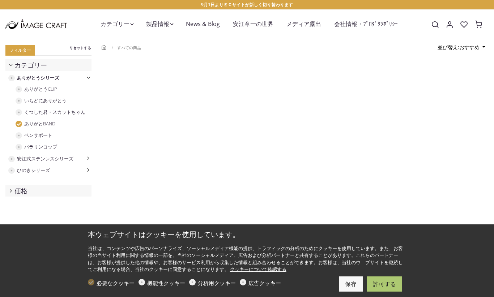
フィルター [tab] (20, 50)
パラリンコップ (40, 147)
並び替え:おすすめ (459, 47)
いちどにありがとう (45, 101)
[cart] (478, 25)
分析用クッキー (217, 283)
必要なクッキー (116, 283)
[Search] (435, 25)
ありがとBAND (39, 124)
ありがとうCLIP (40, 89)
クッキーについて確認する (258, 269)
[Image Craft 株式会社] (36, 23)
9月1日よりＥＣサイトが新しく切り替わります (247, 5)
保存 (351, 284)
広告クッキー (264, 283)
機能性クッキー (166, 283)
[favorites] (464, 25)
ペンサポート (38, 135)
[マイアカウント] (449, 25)
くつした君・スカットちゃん (54, 112)
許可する (384, 284)
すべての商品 (129, 47)
